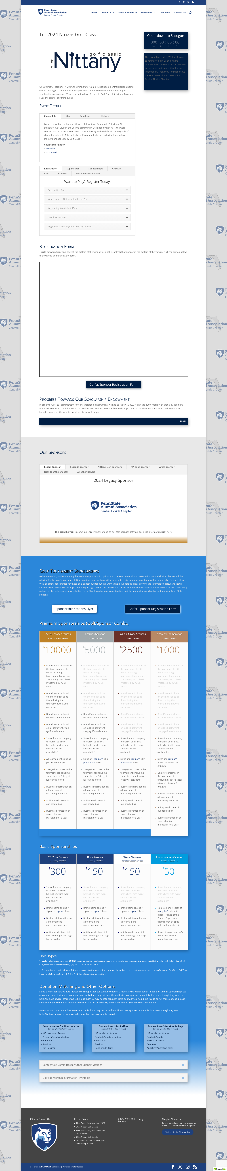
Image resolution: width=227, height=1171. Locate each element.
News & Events (126, 12)
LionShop (165, 12)
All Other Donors (86, 471)
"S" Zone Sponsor (140, 466)
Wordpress (78, 1166)
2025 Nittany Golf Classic (87, 1137)
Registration (50, 168)
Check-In (116, 168)
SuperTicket (73, 168)
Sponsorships (95, 168)
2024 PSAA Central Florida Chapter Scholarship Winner (91, 1142)
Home (94, 12)
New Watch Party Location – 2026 (90, 1123)
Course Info (50, 116)
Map (68, 116)
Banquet (62, 173)
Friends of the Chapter (56, 471)
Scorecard (51, 152)
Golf (46, 173)
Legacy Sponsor (52, 466)
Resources (147, 12)
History (105, 116)
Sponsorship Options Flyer (74, 609)
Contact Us (180, 12)
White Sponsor (166, 466)
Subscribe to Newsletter (177, 1132)
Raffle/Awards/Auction (88, 173)
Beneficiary (86, 116)
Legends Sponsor (79, 466)
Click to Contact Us (40, 1119)
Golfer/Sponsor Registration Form (113, 384)
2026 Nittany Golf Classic (87, 1126)
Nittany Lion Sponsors (110, 466)
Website (50, 148)
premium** (89, 762)
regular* (98, 758)
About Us (106, 12)
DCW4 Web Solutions (51, 1166)
